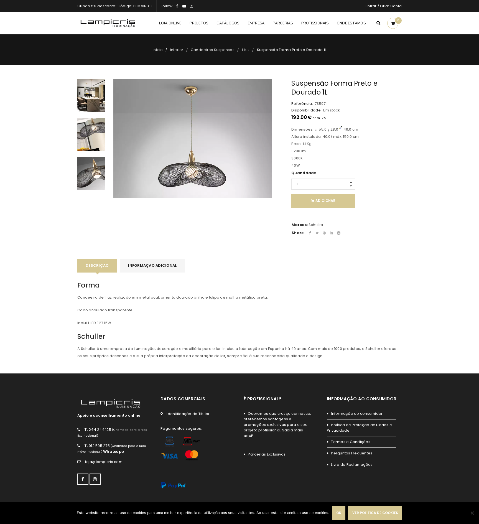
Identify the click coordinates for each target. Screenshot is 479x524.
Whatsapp (113, 451)
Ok (338, 512)
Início (158, 49)
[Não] (472, 513)
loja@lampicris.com (104, 461)
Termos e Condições (350, 441)
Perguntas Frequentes (351, 453)
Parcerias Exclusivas (267, 454)
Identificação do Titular (188, 413)
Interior (177, 49)
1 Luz (245, 49)
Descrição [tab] (97, 265)
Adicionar (325, 200)
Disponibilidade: (306, 110)
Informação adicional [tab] (152, 265)
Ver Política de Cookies (375, 512)
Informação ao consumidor (357, 413)
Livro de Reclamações (352, 464)
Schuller (316, 224)
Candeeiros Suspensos (213, 49)
